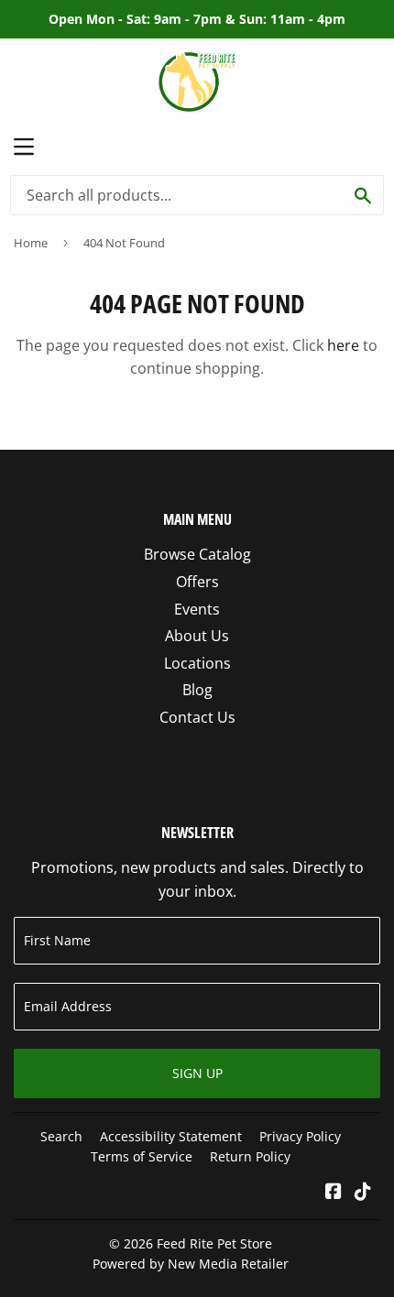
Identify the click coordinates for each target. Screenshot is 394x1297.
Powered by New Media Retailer (191, 1263)
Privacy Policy (300, 1136)
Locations (197, 663)
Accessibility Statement (171, 1136)
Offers (197, 582)
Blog (197, 690)
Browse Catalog (197, 554)
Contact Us (197, 717)
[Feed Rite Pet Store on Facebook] (333, 1193)
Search (61, 1136)
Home (31, 242)
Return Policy (250, 1156)
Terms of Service (141, 1156)
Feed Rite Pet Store (214, 1243)
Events (197, 609)
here (343, 345)
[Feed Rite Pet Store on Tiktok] (363, 1193)
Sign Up (197, 1073)
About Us (197, 636)
